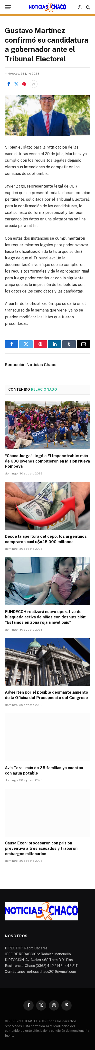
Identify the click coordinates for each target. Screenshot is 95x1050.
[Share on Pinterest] (24, 84)
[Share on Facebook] (8, 84)
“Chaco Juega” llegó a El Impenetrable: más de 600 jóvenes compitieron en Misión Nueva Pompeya (47, 461)
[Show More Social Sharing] (34, 84)
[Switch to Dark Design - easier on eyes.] (79, 7)
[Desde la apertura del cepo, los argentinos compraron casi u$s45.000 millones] (47, 506)
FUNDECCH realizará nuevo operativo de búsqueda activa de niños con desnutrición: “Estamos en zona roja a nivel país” (45, 617)
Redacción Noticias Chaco (31, 364)
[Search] (87, 7)
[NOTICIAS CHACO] (47, 7)
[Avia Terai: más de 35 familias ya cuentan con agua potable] (47, 737)
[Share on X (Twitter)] (16, 84)
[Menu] (8, 7)
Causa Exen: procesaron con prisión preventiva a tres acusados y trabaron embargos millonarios (41, 848)
